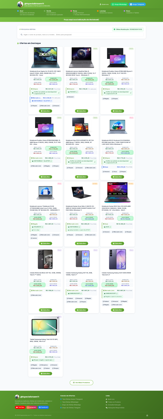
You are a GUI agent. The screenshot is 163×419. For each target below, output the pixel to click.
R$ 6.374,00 (121, 167)
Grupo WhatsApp (121, 4)
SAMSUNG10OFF (75, 293)
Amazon (56, 105)
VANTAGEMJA (74, 227)
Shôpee (35, 89)
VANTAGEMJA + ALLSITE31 (42, 101)
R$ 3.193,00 (121, 89)
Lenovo (34, 238)
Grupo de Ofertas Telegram (71, 407)
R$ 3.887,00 (121, 290)
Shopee (34, 105)
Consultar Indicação (114, 405)
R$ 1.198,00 (49, 290)
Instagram (32, 407)
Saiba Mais (46, 111)
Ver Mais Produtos (82, 383)
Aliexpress (44, 365)
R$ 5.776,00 (121, 158)
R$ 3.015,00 (85, 158)
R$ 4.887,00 (49, 224)
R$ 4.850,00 (85, 224)
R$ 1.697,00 (85, 290)
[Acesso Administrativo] (147, 415)
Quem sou (105, 4)
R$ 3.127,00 (49, 89)
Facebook (44, 407)
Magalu (106, 98)
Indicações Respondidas (116, 407)
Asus (106, 167)
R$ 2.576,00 (49, 357)
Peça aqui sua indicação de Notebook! (81, 19)
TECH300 (73, 92)
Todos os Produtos (114, 402)
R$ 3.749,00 (83, 89)
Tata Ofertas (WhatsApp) (70, 402)
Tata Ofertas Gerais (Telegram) (72, 399)
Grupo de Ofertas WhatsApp (71, 405)
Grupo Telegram (138, 4)
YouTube (21, 407)
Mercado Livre (37, 98)
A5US (107, 227)
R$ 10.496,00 (120, 224)
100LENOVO (37, 227)
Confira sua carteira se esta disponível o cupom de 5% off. (45, 92)
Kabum (70, 298)
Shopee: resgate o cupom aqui (43, 360)
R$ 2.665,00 (49, 158)
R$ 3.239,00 (47, 98)
